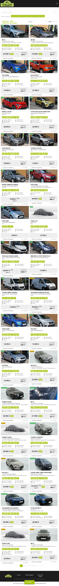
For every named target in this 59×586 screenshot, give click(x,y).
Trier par (30, 21)
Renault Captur (40, 16)
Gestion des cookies (40, 575)
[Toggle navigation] (57, 3)
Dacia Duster (32, 16)
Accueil (18, 575)
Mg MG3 (18, 16)
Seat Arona (24, 16)
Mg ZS (13, 16)
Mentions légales (29, 575)
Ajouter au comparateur (8, 58)
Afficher (50, 21)
